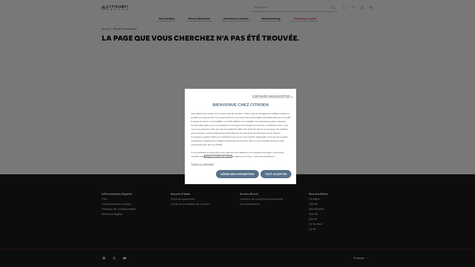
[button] (272, 96)
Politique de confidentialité (202, 164)
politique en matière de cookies (218, 156)
